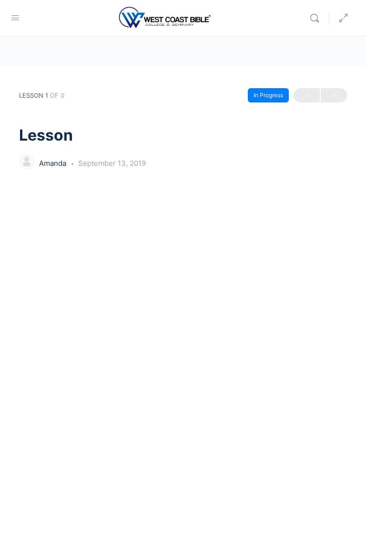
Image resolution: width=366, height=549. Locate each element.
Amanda (53, 163)
